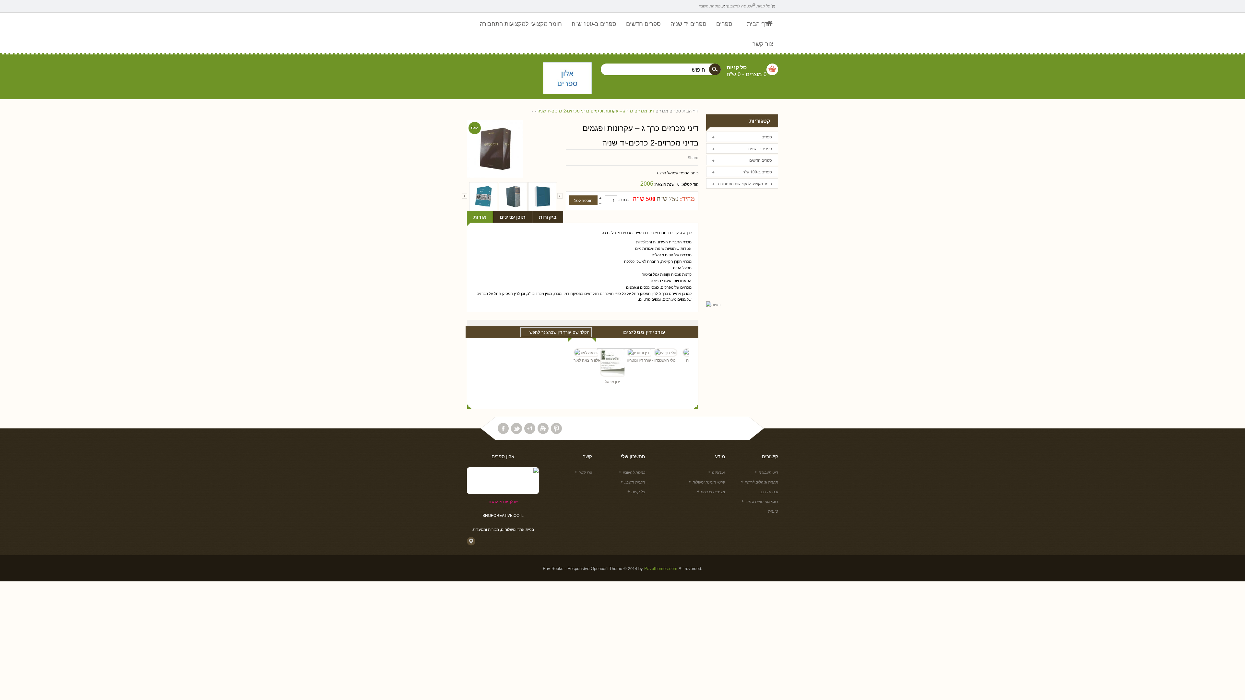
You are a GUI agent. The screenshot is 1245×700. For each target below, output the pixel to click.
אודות (479, 216)
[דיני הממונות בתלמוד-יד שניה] (513, 196)
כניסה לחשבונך (738, 5)
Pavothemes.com (660, 568)
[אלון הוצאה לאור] (567, 79)
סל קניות (763, 5)
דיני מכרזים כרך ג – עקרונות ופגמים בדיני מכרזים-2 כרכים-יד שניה (596, 111)
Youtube (543, 428)
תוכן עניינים (513, 216)
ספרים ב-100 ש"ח (757, 171)
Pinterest (556, 428)
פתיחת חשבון (709, 5)
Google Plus (529, 428)
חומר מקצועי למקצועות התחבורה (745, 183)
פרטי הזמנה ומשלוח (709, 481)
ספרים (675, 111)
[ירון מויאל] (601, 363)
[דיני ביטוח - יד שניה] (542, 196)
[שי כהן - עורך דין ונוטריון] (627, 352)
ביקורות (548, 216)
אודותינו (718, 472)
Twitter (516, 428)
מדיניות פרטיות (713, 491)
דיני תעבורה (768, 472)
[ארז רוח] (681, 352)
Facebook (503, 428)
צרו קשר (585, 472)
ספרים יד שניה (760, 148)
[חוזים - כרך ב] (483, 196)
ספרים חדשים (760, 160)
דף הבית (690, 111)
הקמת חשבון (634, 481)
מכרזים (662, 111)
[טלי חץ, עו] (654, 352)
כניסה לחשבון (634, 472)
